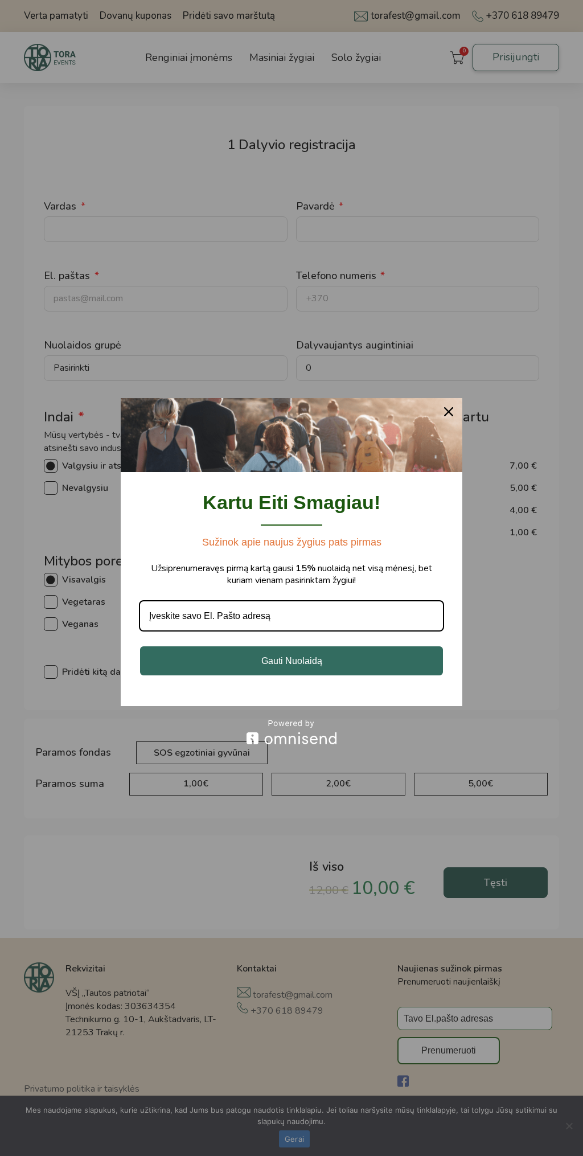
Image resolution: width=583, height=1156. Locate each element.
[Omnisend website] (291, 732)
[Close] (448, 411)
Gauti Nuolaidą (291, 661)
